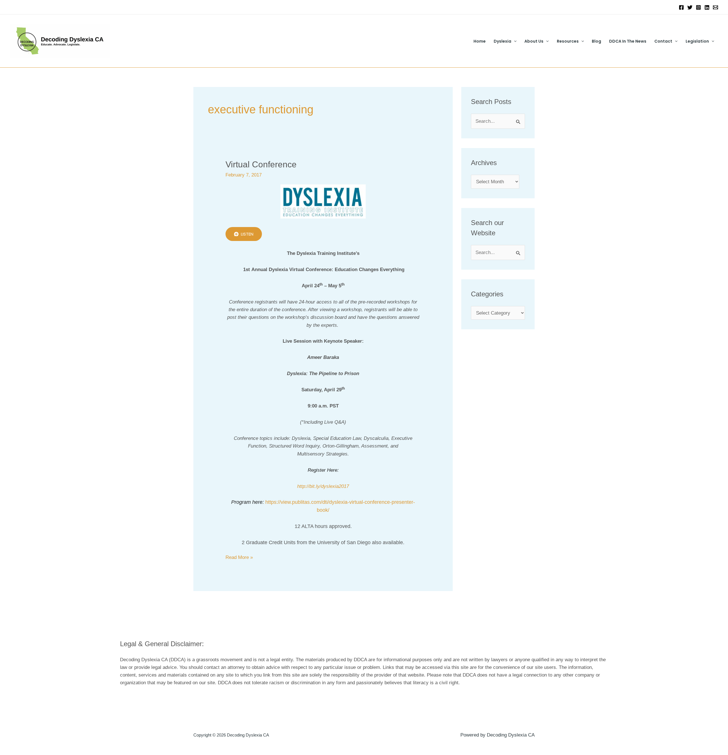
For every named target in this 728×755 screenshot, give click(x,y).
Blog (596, 41)
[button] (513, 41)
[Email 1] (715, 7)
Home (479, 41)
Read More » (239, 557)
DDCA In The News (627, 41)
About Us (533, 41)
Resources (568, 41)
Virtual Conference (261, 164)
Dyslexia (502, 41)
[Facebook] (681, 7)
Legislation (697, 41)
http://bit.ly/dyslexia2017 (323, 486)
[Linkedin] (707, 7)
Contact (663, 41)
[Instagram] (698, 7)
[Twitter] (689, 7)
